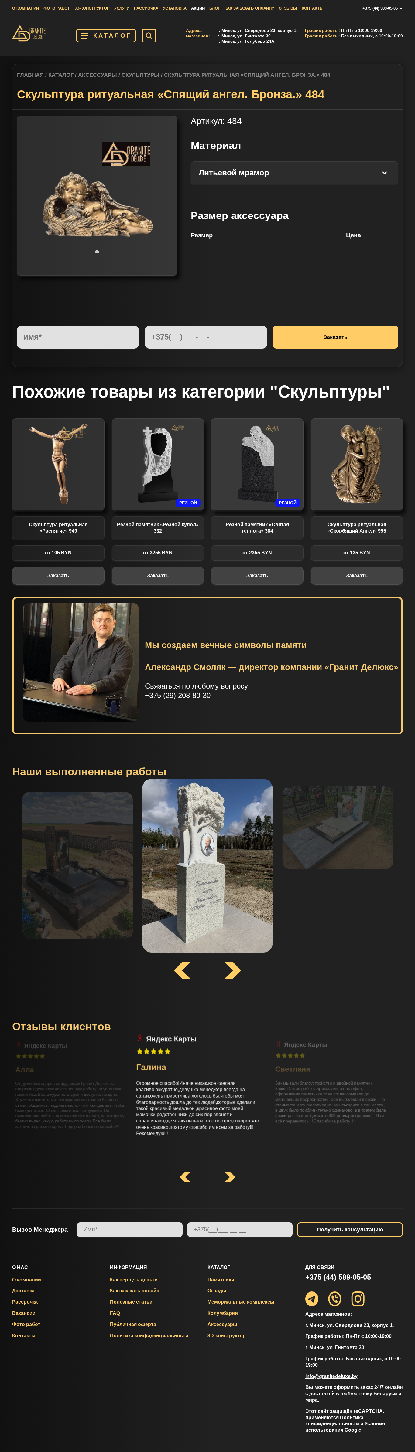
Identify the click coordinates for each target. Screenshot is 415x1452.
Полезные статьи (131, 1302)
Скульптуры (140, 75)
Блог (214, 8)
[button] (185, 1177)
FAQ (115, 1313)
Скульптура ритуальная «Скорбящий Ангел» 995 (356, 527)
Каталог (112, 35)
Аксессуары (97, 75)
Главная (30, 75)
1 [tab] (97, 252)
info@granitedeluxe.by (331, 1376)
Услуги (121, 8)
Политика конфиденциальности (149, 1335)
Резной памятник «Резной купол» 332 (158, 527)
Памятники (221, 1279)
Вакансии (24, 1313)
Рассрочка (146, 8)
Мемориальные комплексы (241, 1302)
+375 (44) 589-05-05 (380, 8)
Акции (198, 8)
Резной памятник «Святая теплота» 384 (257, 527)
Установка (175, 8)
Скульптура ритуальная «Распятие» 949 (58, 527)
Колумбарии (223, 1313)
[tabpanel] (97, 195)
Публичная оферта (133, 1324)
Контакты (313, 8)
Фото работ (56, 8)
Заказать (58, 575)
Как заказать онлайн (134, 1290)
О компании (25, 8)
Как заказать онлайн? (249, 8)
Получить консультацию (350, 1230)
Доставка (23, 1290)
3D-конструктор (92, 8)
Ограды (217, 1290)
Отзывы (288, 8)
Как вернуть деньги (134, 1279)
